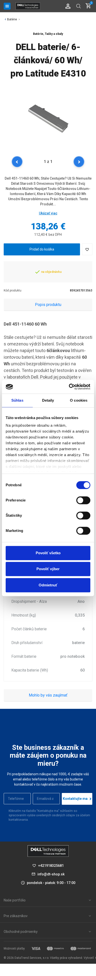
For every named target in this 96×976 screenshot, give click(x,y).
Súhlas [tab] (17, 400)
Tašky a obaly (54, 34)
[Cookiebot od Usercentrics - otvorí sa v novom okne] (69, 386)
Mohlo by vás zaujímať (48, 695)
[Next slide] (78, 161)
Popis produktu (48, 304)
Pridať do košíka (42, 249)
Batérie (12, 19)
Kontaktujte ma (75, 799)
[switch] (83, 500)
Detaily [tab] (48, 400)
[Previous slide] (17, 161)
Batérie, (38, 34)
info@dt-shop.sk (50, 874)
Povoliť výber (48, 569)
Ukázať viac (48, 213)
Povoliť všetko (48, 553)
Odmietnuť (48, 585)
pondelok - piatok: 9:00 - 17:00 (51, 883)
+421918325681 (51, 866)
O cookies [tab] (78, 400)
